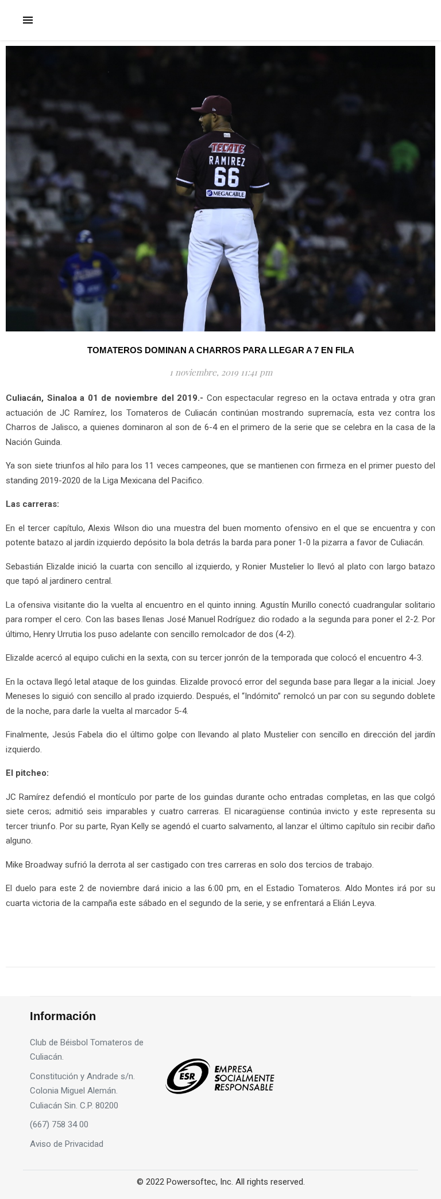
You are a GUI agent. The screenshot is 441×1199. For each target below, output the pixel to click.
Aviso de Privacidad (66, 1144)
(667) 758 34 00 (59, 1124)
